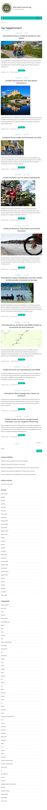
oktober (2, 706)
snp (1, 746)
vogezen (3, 777)
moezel (2, 699)
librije (2, 689)
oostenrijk (3, 709)
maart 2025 (3, 551)
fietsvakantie (4, 645)
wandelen (3, 787)
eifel (2, 638)
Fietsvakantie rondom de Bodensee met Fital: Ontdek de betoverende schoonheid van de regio (21, 279)
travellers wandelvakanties (7, 760)
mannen (2, 696)
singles (2, 743)
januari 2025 (3, 558)
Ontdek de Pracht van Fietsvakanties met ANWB (21, 369)
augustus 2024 (4, 575)
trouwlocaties (4, 767)
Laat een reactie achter (15, 72)
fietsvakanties (4, 648)
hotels (2, 665)
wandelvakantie (4, 794)
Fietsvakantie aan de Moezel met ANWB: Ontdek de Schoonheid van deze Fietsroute (21, 326)
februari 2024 (4, 595)
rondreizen (3, 726)
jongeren (3, 675)
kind (2, 679)
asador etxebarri (4, 618)
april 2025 (3, 547)
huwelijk (3, 669)
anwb (2, 611)
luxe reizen (3, 692)
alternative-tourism (5, 72)
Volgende (38, 442)
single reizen (3, 736)
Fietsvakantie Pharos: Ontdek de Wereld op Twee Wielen (21, 37)
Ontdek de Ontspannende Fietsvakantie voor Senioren (13, 464)
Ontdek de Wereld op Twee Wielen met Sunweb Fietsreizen (21, 229)
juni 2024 (3, 581)
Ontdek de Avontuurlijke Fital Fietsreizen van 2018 (21, 137)
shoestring (3, 733)
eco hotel (3, 635)
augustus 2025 (4, 534)
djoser (2, 632)
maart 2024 (3, 591)
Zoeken (2, 448)
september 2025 (4, 531)
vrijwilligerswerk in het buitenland (8, 784)
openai (2, 713)
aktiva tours (3, 608)
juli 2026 (3, 497)
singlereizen (3, 740)
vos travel (3, 780)
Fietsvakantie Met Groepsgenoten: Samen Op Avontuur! (21, 394)
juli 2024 (3, 578)
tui (1, 770)
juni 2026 (3, 500)
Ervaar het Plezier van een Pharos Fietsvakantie (21, 177)
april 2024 (3, 588)
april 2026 (3, 507)
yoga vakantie (4, 797)
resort (2, 719)
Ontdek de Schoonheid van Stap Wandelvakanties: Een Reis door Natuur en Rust (19, 474)
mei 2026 (3, 504)
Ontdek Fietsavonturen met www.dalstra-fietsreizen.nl (21, 82)
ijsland (2, 672)
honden (2, 659)
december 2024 (4, 561)
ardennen (3, 615)
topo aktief (3, 757)
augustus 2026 (4, 493)
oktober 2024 (4, 568)
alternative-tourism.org (22, 7)
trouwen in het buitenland (6, 763)
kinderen (3, 682)
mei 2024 (3, 585)
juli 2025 (3, 537)
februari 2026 (4, 514)
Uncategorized (18, 33)
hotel (2, 662)
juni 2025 (3, 541)
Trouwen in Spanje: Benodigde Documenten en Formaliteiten (14, 461)
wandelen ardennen (5, 790)
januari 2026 (3, 517)
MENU (38, 18)
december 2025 (4, 520)
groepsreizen (4, 655)
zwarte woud (4, 801)
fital (2, 652)
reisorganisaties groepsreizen (7, 716)
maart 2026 (3, 510)
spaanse (3, 750)
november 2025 (4, 524)
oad (2, 703)
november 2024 (4, 564)
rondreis (3, 723)
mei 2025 (3, 544)
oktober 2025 (4, 527)
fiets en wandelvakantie (6, 642)
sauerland (3, 730)
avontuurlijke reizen (5, 621)
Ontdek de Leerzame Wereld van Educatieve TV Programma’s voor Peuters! (18, 471)
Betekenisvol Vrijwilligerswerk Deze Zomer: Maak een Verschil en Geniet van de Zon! (20, 467)
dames (2, 628)
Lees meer (21, 70)
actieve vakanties (5, 605)
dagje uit (3, 625)
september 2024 (4, 571)
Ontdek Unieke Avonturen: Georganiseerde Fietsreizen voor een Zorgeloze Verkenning (21, 420)
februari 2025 (4, 554)
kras (2, 686)
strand (2, 753)
